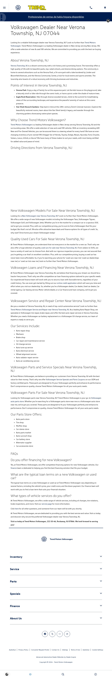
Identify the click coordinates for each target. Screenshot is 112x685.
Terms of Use (75, 650)
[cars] (60, 634)
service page (47, 504)
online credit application (67, 283)
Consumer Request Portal (40, 650)
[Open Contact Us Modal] (95, 674)
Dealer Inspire (71, 657)
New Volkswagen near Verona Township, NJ (40, 216)
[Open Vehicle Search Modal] (63, 674)
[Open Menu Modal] (4, 7)
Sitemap (65, 650)
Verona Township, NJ (19, 66)
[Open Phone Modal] (91, 7)
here (17, 509)
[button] (108, 21)
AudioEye (12, 650)
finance (14, 468)
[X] (52, 634)
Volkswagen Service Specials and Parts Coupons (65, 379)
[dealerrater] (67, 634)
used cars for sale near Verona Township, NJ (59, 248)
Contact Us (55, 650)
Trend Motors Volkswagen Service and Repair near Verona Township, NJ (40, 310)
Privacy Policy (23, 650)
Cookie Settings (97, 650)
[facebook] (45, 634)
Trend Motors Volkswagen (21, 125)
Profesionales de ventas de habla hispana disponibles (56, 16)
